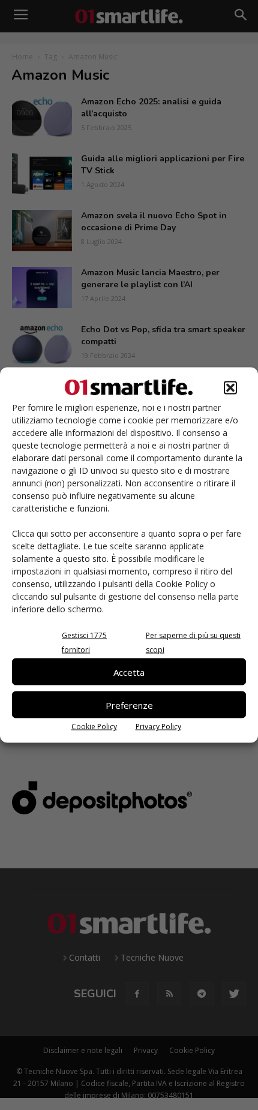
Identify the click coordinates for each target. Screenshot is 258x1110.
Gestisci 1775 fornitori (84, 642)
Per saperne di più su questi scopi (193, 642)
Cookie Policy (94, 726)
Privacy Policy (158, 726)
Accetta (129, 672)
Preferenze (129, 705)
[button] (230, 388)
